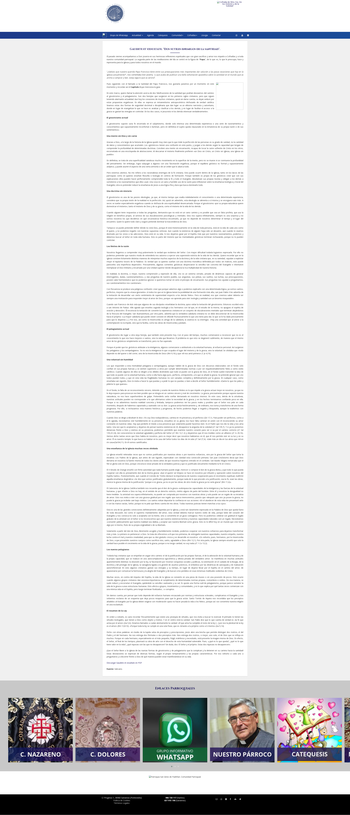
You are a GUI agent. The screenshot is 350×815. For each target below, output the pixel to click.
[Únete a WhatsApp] (221, 799)
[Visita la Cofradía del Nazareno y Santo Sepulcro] (235, 3)
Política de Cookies (121, 800)
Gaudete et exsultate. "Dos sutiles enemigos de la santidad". (175, 49)
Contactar (216, 35)
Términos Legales (122, 803)
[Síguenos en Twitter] (240, 799)
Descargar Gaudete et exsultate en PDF (124, 662)
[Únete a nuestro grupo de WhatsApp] (236, 35)
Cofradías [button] (191, 35)
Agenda (150, 35)
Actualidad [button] (137, 35)
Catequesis (163, 35)
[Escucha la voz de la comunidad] (235, 799)
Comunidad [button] (177, 35)
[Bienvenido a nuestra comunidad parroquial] (99, 35)
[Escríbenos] (217, 799)
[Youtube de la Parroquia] (242, 35)
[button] (171, 766)
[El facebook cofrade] (230, 799)
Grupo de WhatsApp (119, 35)
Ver (40, 709)
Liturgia (204, 35)
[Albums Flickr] (248, 35)
